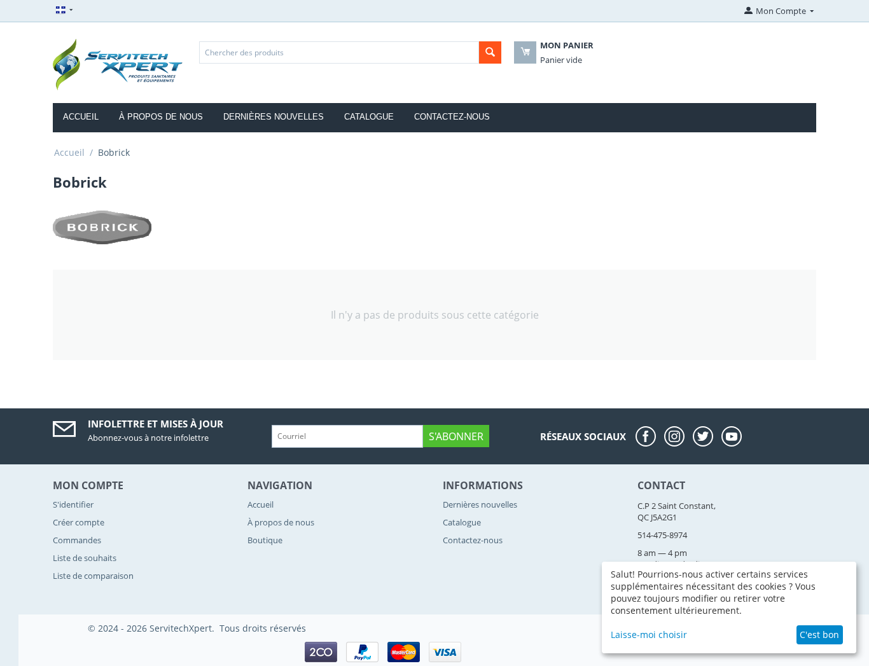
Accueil (81, 116)
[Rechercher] (490, 52)
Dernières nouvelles (273, 116)
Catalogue (369, 116)
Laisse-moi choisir (649, 634)
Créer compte (78, 522)
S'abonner (456, 436)
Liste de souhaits (84, 558)
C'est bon (819, 634)
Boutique (264, 540)
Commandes (77, 540)
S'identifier (73, 504)
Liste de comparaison (93, 575)
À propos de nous (161, 116)
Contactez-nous (452, 116)
